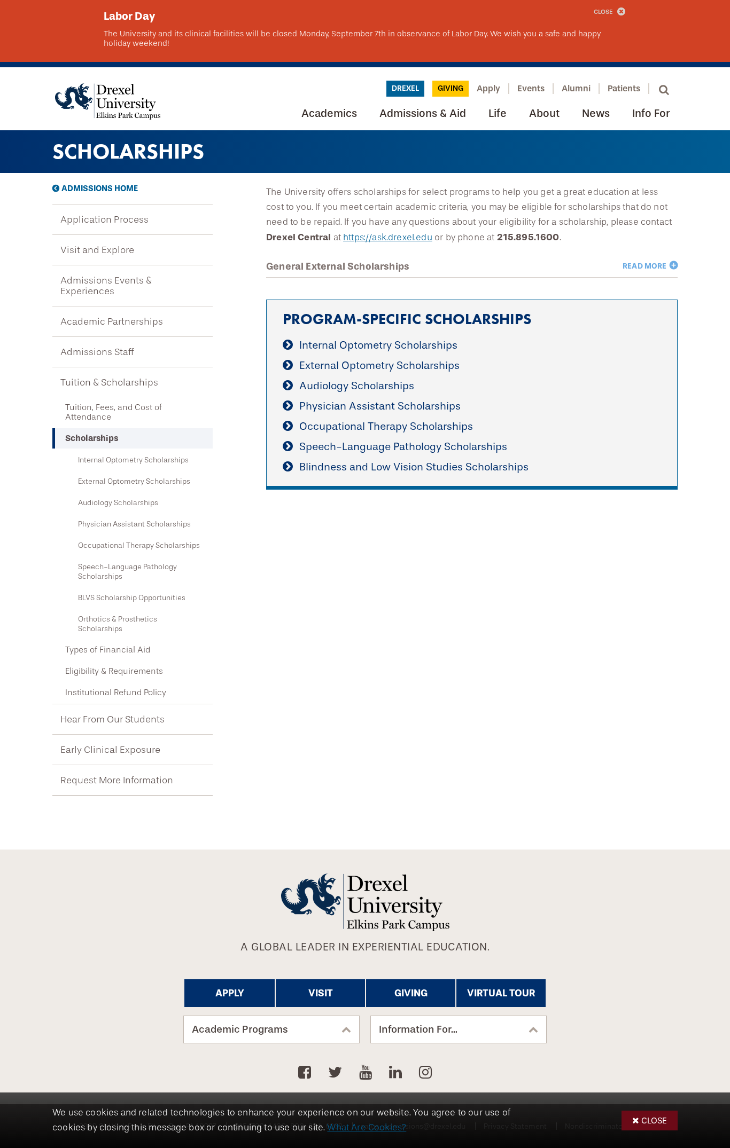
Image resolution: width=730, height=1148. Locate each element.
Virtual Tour (501, 993)
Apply (488, 88)
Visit (320, 993)
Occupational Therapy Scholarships (139, 545)
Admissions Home (99, 188)
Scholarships (91, 438)
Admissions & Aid (422, 113)
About (544, 113)
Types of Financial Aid (107, 650)
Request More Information (116, 780)
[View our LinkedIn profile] (397, 1072)
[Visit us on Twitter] (337, 1072)
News (596, 113)
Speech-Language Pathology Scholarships (127, 571)
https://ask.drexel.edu (387, 237)
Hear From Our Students (112, 719)
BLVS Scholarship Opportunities (131, 597)
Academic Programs (240, 1029)
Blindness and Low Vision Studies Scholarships (414, 467)
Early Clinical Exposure (110, 749)
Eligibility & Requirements (114, 671)
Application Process (104, 219)
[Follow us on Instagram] (425, 1072)
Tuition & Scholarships (109, 382)
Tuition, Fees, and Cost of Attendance (113, 412)
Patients (624, 88)
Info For (651, 113)
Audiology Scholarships (118, 502)
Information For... (418, 1029)
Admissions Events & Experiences (106, 285)
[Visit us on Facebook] (306, 1072)
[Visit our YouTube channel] (367, 1072)
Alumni (576, 88)
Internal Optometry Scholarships (133, 459)
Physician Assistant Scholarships (134, 524)
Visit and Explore (97, 250)
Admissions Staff (97, 352)
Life (497, 113)
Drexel (405, 88)
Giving (450, 88)
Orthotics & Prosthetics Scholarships (117, 624)
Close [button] (654, 1120)
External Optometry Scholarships (134, 481)
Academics (329, 113)
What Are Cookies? (366, 1127)
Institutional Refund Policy (115, 692)
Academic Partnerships (111, 321)
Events (531, 88)
